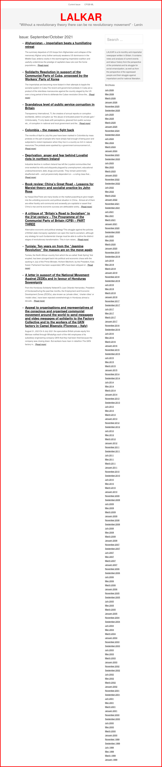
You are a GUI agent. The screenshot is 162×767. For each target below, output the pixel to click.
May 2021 (109, 215)
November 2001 (112, 690)
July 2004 (109, 625)
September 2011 (112, 451)
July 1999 (109, 747)
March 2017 (110, 317)
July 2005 (109, 601)
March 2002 (110, 682)
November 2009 (112, 495)
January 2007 (111, 564)
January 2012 (111, 443)
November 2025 (112, 106)
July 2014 (109, 382)
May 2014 (109, 386)
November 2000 (112, 714)
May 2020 (109, 240)
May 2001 (109, 702)
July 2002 (109, 674)
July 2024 (109, 138)
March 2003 (110, 658)
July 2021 (109, 211)
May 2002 (109, 678)
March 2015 (110, 366)
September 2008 (112, 524)
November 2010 (112, 471)
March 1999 (110, 755)
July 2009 (109, 503)
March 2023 (110, 171)
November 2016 (112, 325)
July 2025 (109, 114)
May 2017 (109, 313)
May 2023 (109, 167)
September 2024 (112, 134)
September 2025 (112, 110)
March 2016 (110, 341)
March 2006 (110, 585)
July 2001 (109, 698)
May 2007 (109, 556)
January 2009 (111, 516)
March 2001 (110, 706)
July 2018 (109, 284)
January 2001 (111, 710)
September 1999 (112, 743)
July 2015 (109, 357)
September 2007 (112, 548)
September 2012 (112, 426)
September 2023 (112, 159)
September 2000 (112, 719)
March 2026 (110, 98)
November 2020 (112, 228)
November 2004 (112, 617)
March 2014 (110, 390)
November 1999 (112, 739)
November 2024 (112, 130)
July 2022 (109, 187)
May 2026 (109, 94)
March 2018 (110, 293)
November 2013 (112, 398)
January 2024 (111, 150)
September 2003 (112, 646)
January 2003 (111, 662)
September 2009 (112, 499)
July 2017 (109, 309)
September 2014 (112, 378)
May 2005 (109, 605)
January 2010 (111, 491)
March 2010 (110, 487)
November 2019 (112, 252)
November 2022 (112, 179)
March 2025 (110, 122)
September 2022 (112, 183)
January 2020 (111, 248)
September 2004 (112, 621)
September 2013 (112, 402)
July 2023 (109, 163)
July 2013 (109, 406)
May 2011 (109, 459)
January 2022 (111, 199)
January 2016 (111, 345)
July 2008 (109, 528)
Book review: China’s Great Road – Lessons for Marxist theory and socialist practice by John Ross (59, 187)
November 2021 (112, 203)
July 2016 (109, 333)
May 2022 (109, 191)
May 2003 (109, 654)
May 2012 (109, 435)
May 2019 (109, 264)
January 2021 (111, 224)
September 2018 (112, 280)
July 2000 (109, 723)
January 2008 (111, 540)
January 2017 (111, 321)
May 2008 (109, 532)
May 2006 (109, 581)
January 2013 (111, 418)
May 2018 (109, 288)
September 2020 (112, 232)
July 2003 (109, 650)
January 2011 (111, 467)
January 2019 (111, 272)
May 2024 (109, 142)
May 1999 (109, 751)
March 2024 (110, 146)
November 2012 (112, 422)
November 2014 (112, 374)
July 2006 (109, 577)
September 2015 (112, 353)
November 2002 (112, 666)
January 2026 (111, 102)
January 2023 (111, 175)
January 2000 (111, 735)
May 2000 (109, 727)
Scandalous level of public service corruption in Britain (60, 106)
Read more (43, 65)
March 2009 (110, 512)
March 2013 (110, 414)
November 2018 (112, 276)
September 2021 (112, 207)
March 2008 (110, 536)
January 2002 (111, 686)
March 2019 (110, 268)
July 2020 (109, 236)
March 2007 (110, 560)
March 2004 (110, 633)
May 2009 (109, 508)
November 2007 (112, 544)
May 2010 (109, 483)
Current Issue (74, 4)
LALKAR (81, 16)
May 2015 (109, 361)
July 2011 (109, 455)
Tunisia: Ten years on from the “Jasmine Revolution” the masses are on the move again (59, 248)
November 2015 (112, 349)
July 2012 (109, 430)
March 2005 (110, 609)
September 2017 (112, 305)
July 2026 (109, 90)
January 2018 (111, 297)
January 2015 (111, 370)
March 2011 (110, 463)
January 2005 (111, 613)
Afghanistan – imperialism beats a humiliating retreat (58, 45)
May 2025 (109, 118)
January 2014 (111, 394)
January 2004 (111, 637)
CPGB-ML (89, 4)
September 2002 (112, 670)
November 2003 (112, 641)
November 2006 (112, 568)
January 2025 (111, 126)
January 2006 (111, 589)
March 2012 (110, 439)
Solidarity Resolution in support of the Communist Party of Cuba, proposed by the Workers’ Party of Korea (56, 75)
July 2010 (109, 479)
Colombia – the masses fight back (49, 130)
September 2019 (112, 256)
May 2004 (109, 629)
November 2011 (112, 447)
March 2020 (110, 244)
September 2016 (112, 329)
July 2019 (109, 260)
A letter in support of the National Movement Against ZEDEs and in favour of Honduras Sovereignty (57, 278)
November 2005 (112, 593)
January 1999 (111, 759)
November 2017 (112, 301)
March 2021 (110, 219)
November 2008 (112, 520)
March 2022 (110, 195)
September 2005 (112, 597)
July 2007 (109, 552)
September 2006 (112, 572)
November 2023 (112, 155)
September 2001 (112, 694)
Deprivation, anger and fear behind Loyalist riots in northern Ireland (56, 157)
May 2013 (109, 410)
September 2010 (112, 475)
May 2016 (109, 337)
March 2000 (110, 731)
